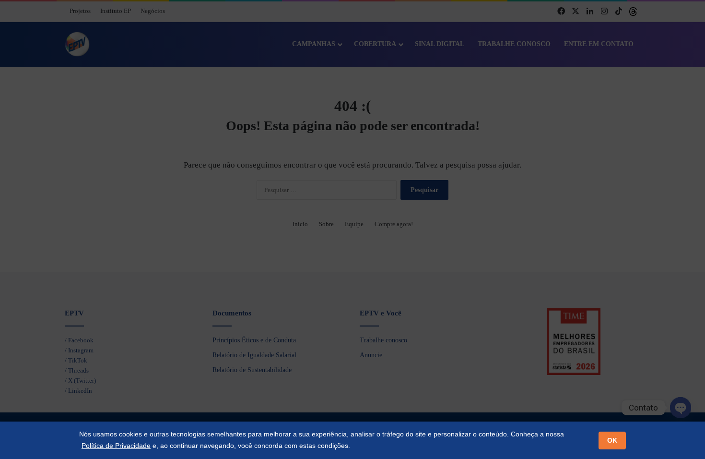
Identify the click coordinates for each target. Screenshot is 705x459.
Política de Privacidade (116, 445)
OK (612, 440)
